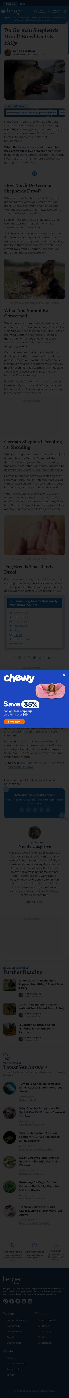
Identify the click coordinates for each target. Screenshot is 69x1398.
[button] (64, 675)
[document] (34, 699)
